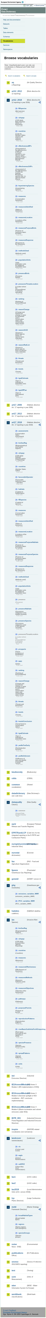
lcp (13, 1198)
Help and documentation (11, 20)
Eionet (12, 15)
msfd (14, 1207)
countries (22, 131)
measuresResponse (22, 240)
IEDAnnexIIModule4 (19, 1107)
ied (13, 1076)
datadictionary (18, 793)
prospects (22, 649)
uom (14, 1277)
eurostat (15, 853)
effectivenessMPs (22, 146)
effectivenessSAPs (22, 166)
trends (20, 369)
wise (14, 1285)
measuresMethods (22, 977)
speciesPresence (22, 1043)
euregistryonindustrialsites (19, 844)
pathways (22, 999)
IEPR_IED (16, 1118)
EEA (13, 2)
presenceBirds (22, 273)
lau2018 (15, 1189)
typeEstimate (22, 378)
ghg (13, 885)
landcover (16, 1138)
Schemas (6, 37)
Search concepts (31, 76)
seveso (15, 1262)
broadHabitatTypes (22, 1215)
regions (21, 1224)
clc (19, 1147)
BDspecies (22, 108)
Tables (5, 28)
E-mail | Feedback (9, 1310)
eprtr (14, 824)
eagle (20, 1155)
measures (22, 196)
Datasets (6, 24)
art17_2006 (17, 405)
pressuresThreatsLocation (22, 284)
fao (13, 861)
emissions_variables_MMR (22, 894)
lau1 (14, 1177)
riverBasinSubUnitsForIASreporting (22, 1029)
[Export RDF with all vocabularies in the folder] (40, 102)
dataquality (17, 802)
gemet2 (15, 879)
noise (14, 1244)
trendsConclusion (22, 721)
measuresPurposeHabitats (22, 542)
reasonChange (22, 309)
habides (15, 911)
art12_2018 (17, 100)
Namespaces (8, 49)
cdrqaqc (21, 118)
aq (13, 82)
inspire (15, 1129)
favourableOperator (22, 477)
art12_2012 (17, 91)
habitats (21, 489)
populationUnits (22, 260)
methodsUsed (22, 251)
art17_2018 (17, 422)
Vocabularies (8, 41)
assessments (22, 431)
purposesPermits (22, 1008)
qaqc (20, 661)
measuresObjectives (22, 988)
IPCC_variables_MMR (22, 901)
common (16, 785)
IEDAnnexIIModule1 (19, 1084)
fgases (15, 870)
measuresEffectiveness (22, 967)
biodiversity (17, 772)
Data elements (8, 32)
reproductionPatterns (22, 1019)
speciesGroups (22, 1233)
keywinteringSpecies (22, 186)
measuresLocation (22, 217)
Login (27, 5)
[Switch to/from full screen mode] (31, 5)
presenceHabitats (22, 609)
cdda (14, 778)
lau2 (14, 1183)
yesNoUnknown (22, 756)
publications (17, 1253)
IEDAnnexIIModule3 (19, 1093)
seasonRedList (22, 345)
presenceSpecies (22, 621)
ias (13, 920)
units (20, 1064)
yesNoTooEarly (22, 745)
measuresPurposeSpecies (22, 554)
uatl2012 (21, 1164)
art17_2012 (17, 414)
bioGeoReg (22, 443)
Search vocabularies (14, 76)
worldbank (16, 1294)
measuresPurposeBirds (22, 228)
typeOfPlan (22, 390)
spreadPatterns (22, 1053)
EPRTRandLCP (19, 833)
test (13, 1270)
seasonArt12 (22, 330)
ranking (21, 299)
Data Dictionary (20, 15)
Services (6, 45)
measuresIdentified (22, 207)
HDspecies (22, 500)
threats (21, 358)
